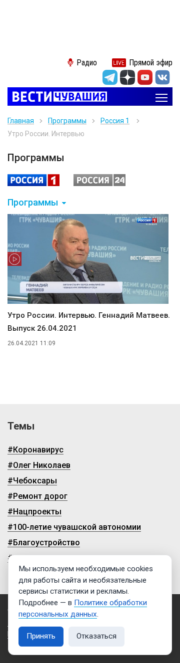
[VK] (162, 77)
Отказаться (96, 636)
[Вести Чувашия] (57, 97)
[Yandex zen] (127, 77)
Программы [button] (33, 202)
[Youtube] (145, 77)
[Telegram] (110, 77)
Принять (41, 636)
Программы (67, 121)
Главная (21, 121)
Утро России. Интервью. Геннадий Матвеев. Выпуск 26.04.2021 (89, 322)
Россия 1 (115, 121)
